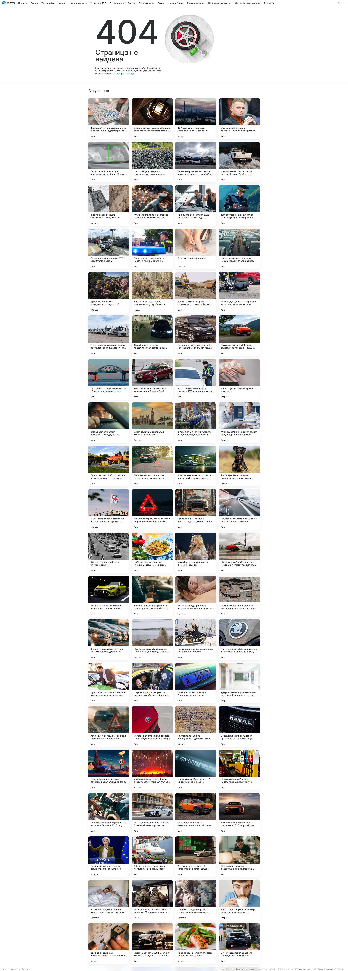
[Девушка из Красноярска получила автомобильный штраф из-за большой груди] (108, 162)
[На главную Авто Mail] (10, 3)
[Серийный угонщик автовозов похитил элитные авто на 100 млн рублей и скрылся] (195, 162)
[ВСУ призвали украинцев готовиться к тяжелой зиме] (195, 118)
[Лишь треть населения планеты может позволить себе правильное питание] (195, 943)
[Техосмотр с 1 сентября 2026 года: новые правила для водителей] (195, 205)
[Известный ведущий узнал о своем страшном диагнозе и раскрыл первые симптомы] (195, 900)
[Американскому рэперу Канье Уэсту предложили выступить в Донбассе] (152, 770)
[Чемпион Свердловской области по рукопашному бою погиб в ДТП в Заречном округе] (152, 509)
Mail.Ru (5, 969)
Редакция (240, 969)
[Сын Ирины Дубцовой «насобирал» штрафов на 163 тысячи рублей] (152, 335)
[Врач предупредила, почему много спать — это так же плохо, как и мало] (108, 900)
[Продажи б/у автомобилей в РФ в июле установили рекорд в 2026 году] (108, 683)
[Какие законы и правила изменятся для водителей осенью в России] (195, 509)
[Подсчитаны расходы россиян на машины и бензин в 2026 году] (108, 813)
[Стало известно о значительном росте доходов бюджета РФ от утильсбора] (108, 335)
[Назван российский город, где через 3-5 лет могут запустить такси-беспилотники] (239, 553)
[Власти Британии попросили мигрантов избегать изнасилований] (152, 422)
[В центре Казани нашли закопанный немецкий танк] (108, 205)
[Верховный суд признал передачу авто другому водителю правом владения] (152, 118)
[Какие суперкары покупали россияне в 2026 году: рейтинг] (239, 813)
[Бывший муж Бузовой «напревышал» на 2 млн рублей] (239, 118)
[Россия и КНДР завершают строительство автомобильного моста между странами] (195, 292)
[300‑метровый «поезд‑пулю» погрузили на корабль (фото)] (152, 856)
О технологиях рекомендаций (304, 969)
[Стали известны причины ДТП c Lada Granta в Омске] (108, 249)
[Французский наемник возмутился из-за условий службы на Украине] (108, 292)
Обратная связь (283, 969)
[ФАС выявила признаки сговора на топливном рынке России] (152, 205)
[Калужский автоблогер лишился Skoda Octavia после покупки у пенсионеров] (239, 639)
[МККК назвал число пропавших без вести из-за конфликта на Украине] (108, 509)
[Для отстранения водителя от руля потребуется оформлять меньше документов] (239, 205)
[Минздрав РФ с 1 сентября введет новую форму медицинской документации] (239, 422)
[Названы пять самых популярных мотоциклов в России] (195, 639)
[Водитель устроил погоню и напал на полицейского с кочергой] (152, 249)
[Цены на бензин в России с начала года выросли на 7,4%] (239, 770)
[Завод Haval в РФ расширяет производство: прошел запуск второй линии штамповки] (239, 726)
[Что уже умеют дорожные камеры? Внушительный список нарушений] (108, 770)
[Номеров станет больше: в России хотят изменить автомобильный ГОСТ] (195, 683)
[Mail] (4, 3)
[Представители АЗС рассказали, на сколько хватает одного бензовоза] (108, 466)
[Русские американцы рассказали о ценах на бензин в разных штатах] (195, 466)
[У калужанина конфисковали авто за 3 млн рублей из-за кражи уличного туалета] (239, 162)
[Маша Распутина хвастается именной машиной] (195, 553)
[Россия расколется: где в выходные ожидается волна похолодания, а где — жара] (239, 466)
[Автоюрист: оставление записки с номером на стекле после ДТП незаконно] (108, 726)
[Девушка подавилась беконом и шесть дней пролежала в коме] (239, 683)
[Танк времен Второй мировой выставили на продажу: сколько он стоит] (239, 596)
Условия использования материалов (260, 969)
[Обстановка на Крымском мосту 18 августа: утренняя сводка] (108, 379)
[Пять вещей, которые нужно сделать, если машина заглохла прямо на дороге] (152, 466)
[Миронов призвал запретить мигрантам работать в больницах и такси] (152, 683)
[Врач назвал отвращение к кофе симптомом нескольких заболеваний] (239, 900)
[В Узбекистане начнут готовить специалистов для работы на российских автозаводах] (195, 422)
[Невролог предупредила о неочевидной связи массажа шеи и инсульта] (195, 596)
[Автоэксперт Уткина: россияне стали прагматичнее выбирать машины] (152, 596)
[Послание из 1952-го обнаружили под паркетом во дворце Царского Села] (195, 726)
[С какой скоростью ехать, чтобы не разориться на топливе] (239, 509)
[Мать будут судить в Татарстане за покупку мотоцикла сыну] (239, 292)
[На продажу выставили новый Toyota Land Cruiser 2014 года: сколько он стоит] (195, 335)
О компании (15, 969)
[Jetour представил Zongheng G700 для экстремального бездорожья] (239, 943)
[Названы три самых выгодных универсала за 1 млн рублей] (152, 379)
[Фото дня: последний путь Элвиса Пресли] (108, 553)
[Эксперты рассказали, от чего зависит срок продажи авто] (108, 639)
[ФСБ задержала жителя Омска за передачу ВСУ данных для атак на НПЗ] (152, 900)
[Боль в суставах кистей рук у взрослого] (239, 379)
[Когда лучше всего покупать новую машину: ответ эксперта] (239, 249)
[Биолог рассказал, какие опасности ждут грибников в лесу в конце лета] (152, 292)
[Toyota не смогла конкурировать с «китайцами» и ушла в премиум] (152, 726)
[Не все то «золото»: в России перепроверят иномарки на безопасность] (108, 596)
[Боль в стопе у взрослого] (195, 249)
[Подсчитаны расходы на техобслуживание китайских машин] (239, 856)
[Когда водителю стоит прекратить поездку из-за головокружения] (108, 422)
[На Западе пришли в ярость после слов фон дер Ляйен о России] (108, 856)
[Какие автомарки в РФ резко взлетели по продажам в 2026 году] (239, 335)
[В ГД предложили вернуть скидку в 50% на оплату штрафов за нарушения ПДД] (195, 379)
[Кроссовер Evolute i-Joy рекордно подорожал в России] (195, 813)
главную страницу (125, 73)
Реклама (25, 969)
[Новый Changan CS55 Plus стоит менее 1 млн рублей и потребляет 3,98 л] (152, 943)
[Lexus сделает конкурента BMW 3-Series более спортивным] (152, 813)
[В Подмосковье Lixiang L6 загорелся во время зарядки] (195, 856)
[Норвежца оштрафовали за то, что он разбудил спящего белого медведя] (152, 639)
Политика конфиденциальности (330, 969)
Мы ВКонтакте (228, 969)
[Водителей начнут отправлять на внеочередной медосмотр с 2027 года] (108, 118)
